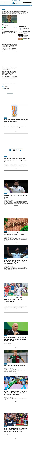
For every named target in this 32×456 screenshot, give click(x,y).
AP (4, 432)
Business (21, 5)
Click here (3, 86)
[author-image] (4, 122)
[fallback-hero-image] (20, 29)
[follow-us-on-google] (16, 27)
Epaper (12, 0)
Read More (16, 131)
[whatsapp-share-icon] (2, 27)
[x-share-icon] (4, 27)
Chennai (4, 5)
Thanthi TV (19, 0)
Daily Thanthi (15, 0)
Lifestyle (27, 5)
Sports (25, 5)
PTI (4, 161)
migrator (3, 24)
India (11, 5)
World (13, 5)
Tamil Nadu (7, 5)
